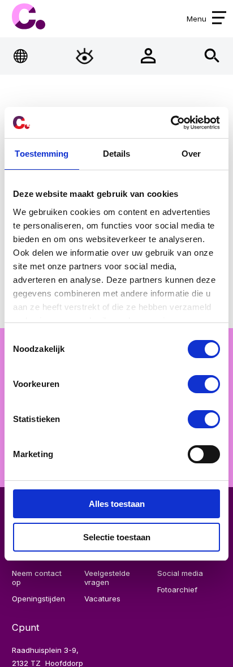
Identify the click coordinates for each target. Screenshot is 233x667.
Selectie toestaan (116, 537)
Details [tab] (117, 153)
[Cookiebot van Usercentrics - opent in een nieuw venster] (170, 122)
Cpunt (28, 17)
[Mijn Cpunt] (148, 56)
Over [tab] (191, 153)
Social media (180, 573)
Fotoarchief (177, 589)
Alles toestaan (117, 504)
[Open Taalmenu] (20, 56)
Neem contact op (37, 578)
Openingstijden (38, 598)
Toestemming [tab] (41, 153)
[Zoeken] (212, 56)
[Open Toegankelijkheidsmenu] (84, 56)
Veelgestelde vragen (107, 578)
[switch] (204, 384)
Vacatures (102, 598)
